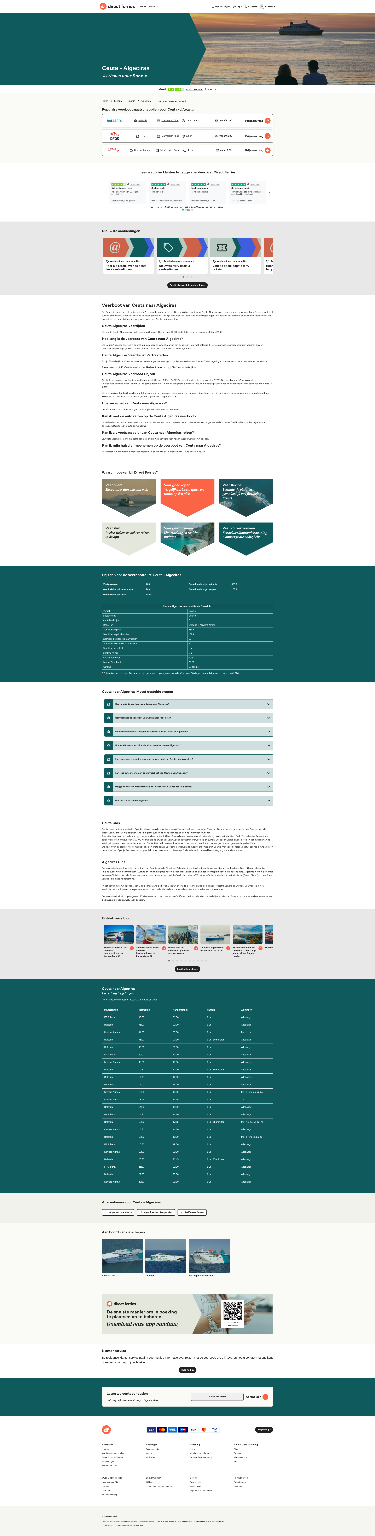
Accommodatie (153, 1449)
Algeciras (146, 101)
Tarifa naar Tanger (194, 1212)
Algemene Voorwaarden (201, 1490)
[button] (188, 704)
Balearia (106, 367)
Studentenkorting (109, 1494)
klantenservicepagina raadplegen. (211, 1521)
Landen (105, 1449)
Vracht (149, 1453)
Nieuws (105, 1486)
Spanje (131, 101)
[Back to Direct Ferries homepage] (117, 6)
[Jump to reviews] (187, 89)
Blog (236, 1449)
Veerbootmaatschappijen (113, 1453)
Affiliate (149, 1482)
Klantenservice (240, 1457)
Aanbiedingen (108, 1461)
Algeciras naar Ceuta (120, 1212)
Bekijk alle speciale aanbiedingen (187, 285)
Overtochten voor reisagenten (159, 1486)
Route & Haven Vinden (112, 1457)
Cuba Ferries (240, 1482)
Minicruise (150, 1457)
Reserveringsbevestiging (201, 1457)
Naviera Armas (154, 367)
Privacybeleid (196, 1486)
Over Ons (106, 1490)
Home (105, 101)
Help (236, 1461)
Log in (192, 1449)
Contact (237, 1453)
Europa (118, 101)
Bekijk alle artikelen (187, 969)
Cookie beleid (196, 1482)
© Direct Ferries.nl (109, 1516)
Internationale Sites (111, 1482)
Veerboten (238, 1486)
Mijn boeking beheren (199, 1453)
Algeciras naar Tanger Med (158, 1212)
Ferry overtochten (110, 1465)
